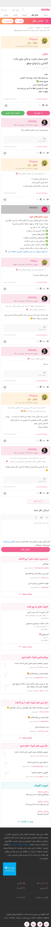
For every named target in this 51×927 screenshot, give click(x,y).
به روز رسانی (38, 501)
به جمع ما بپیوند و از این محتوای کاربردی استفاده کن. (28, 251)
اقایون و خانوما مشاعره (40, 772)
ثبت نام (4, 10)
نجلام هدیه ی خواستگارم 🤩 (37, 673)
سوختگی (45, 564)
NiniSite (33, 207)
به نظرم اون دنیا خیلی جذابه (37, 762)
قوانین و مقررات (41, 897)
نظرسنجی (8, 21)
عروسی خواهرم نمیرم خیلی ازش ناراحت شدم (31, 663)
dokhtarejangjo (38, 766)
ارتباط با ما (20, 897)
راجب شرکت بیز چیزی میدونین (37, 623)
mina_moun (44, 712)
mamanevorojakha (42, 568)
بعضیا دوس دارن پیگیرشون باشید (35, 615)
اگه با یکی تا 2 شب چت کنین (38, 612)
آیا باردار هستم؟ (43, 814)
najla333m (39, 677)
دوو (45, 637)
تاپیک (20, 21)
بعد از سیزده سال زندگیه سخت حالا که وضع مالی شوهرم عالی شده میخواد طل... (30, 685)
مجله (45, 15)
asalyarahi (45, 587)
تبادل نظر (35, 15)
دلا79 (42, 667)
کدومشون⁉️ (44, 634)
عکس (15, 15)
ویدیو (6, 15)
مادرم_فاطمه (45, 578)
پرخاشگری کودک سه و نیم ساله (37, 794)
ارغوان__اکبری (39, 691)
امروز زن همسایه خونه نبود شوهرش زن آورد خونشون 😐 (28, 707)
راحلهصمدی (40, 776)
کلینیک (24, 15)
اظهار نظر (37, 113)
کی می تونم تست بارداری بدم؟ (37, 804)
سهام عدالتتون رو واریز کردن (38, 583)
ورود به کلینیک (26, 821)
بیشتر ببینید (26, 594)
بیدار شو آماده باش (42, 727)
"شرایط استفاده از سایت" (19, 844)
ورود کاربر (15, 10)
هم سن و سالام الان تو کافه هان (37, 573)
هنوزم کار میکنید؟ (40, 626)
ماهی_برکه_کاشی (43, 731)
